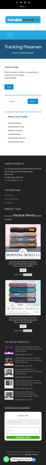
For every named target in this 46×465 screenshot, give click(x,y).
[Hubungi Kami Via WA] (6, 459)
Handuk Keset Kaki (15, 142)
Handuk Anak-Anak (16, 127)
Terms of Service (11, 199)
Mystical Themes (31, 455)
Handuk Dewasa (14, 123)
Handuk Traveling (15, 130)
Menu (22, 6)
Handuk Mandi (24, 215)
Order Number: (10, 78)
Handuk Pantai (14, 134)
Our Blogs (8, 203)
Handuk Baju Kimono (16, 138)
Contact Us (9, 195)
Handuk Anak (8, 216)
